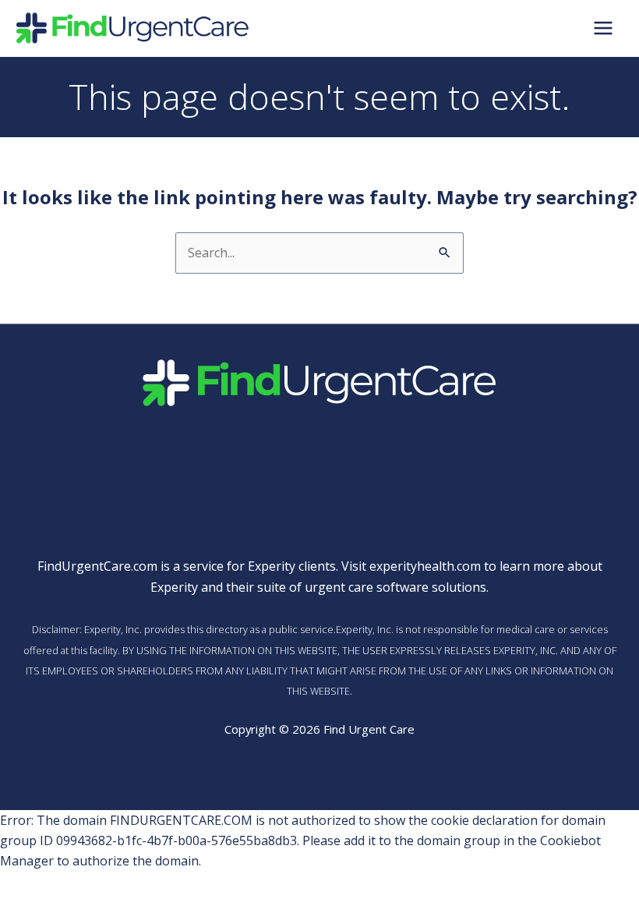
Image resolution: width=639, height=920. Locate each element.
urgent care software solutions (395, 587)
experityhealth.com (425, 566)
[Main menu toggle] (603, 28)
